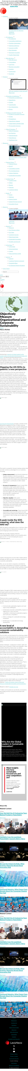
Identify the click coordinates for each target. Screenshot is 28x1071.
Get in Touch (6, 268)
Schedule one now (13, 686)
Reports (11, 185)
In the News (9, 245)
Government (12, 71)
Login (1, 275)
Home (2, 293)
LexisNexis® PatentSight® (7, 423)
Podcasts (11, 187)
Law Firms (11, 64)
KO (4, 279)
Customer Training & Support (16, 261)
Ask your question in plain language (18, 91)
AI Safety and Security (14, 241)
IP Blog (11, 182)
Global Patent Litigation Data (16, 123)
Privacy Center (14, 1056)
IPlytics (11, 109)
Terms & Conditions (14, 1065)
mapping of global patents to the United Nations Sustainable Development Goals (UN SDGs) (13, 356)
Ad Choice (14, 1063)
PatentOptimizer (13, 135)
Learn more (9, 791)
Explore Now (14, 6)
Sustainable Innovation (15, 175)
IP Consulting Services (14, 125)
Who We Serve (10, 58)
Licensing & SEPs (13, 48)
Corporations (12, 62)
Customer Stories (13, 189)
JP (2, 279)
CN (1, 279)
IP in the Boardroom (14, 170)
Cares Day (11, 221)
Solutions (5, 16)
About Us (5, 207)
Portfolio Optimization (15, 43)
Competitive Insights (14, 168)
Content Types (9, 179)
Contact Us (14, 1023)
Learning (8, 257)
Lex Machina (12, 133)
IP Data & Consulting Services (13, 112)
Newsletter (14, 1034)
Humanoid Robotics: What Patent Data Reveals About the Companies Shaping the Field (13, 891)
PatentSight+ (12, 100)
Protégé (11, 102)
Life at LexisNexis (13, 249)
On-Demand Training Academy (17, 265)
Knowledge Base (13, 263)
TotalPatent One (13, 140)
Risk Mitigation (13, 50)
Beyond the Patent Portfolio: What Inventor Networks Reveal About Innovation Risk (12, 865)
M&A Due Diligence (14, 45)
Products (5, 76)
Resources (5, 143)
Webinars (11, 197)
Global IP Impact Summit (15, 201)
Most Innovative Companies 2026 (17, 157)
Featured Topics (10, 162)
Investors (11, 69)
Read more (11, 33)
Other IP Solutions (10, 129)
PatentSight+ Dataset (14, 121)
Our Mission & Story (14, 230)
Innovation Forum (13, 204)
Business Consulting (14, 66)
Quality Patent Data (14, 55)
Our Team (11, 232)
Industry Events (13, 199)
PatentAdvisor (12, 137)
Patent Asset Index (13, 237)
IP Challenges (9, 37)
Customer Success (14, 234)
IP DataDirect (12, 119)
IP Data (11, 116)
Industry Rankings (13, 173)
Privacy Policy (14, 1054)
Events (7, 193)
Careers (11, 251)
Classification (12, 104)
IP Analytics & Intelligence (12, 96)
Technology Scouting (14, 52)
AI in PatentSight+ (13, 107)
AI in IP (11, 166)
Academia (11, 73)
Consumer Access (14, 1058)
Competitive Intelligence (15, 41)
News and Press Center (15, 253)
